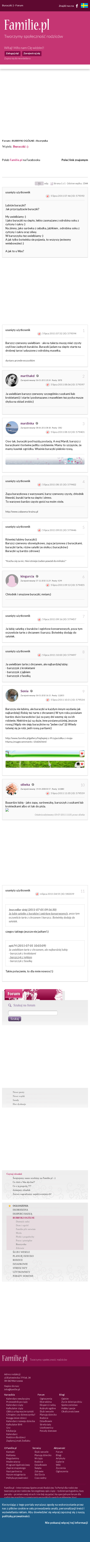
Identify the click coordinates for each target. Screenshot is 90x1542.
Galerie (60, 1461)
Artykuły (60, 1458)
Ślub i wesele (47, 1411)
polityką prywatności (16, 1516)
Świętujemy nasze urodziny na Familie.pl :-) (34, 1178)
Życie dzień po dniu (71, 1401)
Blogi (58, 1455)
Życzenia (61, 1468)
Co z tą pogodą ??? (22, 1186)
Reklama (10, 1455)
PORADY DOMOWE (23, 1276)
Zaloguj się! (12, 53)
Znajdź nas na (66, 5)
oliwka (26, 784)
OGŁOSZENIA (20, 1206)
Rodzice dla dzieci (16, 1437)
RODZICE (18, 1260)
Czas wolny (40, 1477)
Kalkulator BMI (14, 1424)
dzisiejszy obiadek (21, 1190)
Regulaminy (12, 1458)
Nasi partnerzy (14, 1471)
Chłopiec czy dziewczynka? (20, 1414)
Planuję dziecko (48, 1414)
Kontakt (10, 1451)
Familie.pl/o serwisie (26, 1229)
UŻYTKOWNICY (21, 1272)
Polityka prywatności (17, 1477)
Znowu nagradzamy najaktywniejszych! (32, 1194)
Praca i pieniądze (24, 1240)
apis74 (13, 945)
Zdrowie (20, 1248)
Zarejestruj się (31, 53)
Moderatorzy (13, 1461)
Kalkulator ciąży (14, 1408)
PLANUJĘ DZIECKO (23, 1256)
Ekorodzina (46, 1401)
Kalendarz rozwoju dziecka (20, 1421)
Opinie (65, 1398)
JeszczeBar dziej (18, 909)
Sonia (25, 691)
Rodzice (44, 1418)
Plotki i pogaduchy (25, 1236)
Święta (38, 1468)
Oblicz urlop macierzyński (20, 1411)
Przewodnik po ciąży (17, 1401)
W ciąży (39, 1458)
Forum (6, 140)
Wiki (58, 1464)
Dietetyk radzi (23, 1221)
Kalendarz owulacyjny (18, 1398)
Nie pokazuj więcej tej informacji (66, 1522)
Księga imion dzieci (16, 1418)
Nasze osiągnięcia (16, 1474)
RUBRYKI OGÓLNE (23, 140)
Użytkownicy (46, 1427)
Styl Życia (40, 1474)
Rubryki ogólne (48, 1408)
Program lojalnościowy (18, 1464)
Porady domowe (48, 1430)
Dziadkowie (46, 1421)
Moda (19, 1233)
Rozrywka (42, 140)
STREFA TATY (20, 1268)
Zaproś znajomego (16, 1468)
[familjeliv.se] (84, 6)
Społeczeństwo (69, 1405)
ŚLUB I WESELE (21, 1252)
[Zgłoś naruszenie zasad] (47, 195)
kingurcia (28, 576)
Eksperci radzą (48, 1405)
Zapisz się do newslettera (17, 58)
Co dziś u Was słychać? (24, 1182)
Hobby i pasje (68, 1408)
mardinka (28, 423)
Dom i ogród (22, 1225)
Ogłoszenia (46, 1398)
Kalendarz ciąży (14, 1405)
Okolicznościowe (70, 1411)
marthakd (28, 376)
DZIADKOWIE (20, 1264)
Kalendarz (11, 1434)
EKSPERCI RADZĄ (22, 1214)
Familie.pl (16, 160)
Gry (8, 1427)
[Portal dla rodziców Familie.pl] (26, 31)
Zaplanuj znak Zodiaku (18, 1440)
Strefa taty (45, 1424)
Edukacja (11, 1430)
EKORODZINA (20, 1210)
